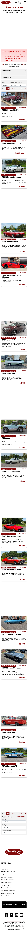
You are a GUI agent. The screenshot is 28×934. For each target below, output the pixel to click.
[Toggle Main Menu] (25, 2)
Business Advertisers (7, 877)
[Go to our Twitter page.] (11, 915)
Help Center (5, 869)
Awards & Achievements (8, 890)
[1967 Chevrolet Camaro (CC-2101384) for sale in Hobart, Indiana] (14, 525)
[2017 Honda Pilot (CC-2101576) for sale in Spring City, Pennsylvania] (14, 328)
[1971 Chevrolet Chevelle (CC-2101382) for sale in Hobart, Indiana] (14, 623)
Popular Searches (6, 77)
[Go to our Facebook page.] (6, 915)
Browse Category (6, 70)
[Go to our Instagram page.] (16, 915)
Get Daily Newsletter (14, 905)
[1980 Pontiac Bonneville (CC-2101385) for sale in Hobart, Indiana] (14, 460)
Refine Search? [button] (21, 817)
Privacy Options (6, 896)
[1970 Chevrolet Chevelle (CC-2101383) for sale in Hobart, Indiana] (14, 558)
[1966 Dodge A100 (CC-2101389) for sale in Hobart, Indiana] (14, 362)
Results (20, 82)
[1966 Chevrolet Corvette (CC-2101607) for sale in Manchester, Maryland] (14, 132)
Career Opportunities (7, 880)
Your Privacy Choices (7, 893)
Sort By (3, 82)
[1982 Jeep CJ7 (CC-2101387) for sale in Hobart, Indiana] (14, 427)
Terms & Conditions (7, 888)
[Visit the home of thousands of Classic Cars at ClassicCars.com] (6, 2)
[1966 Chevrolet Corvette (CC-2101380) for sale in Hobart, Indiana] (14, 656)
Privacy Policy (5, 885)
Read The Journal (6, 882)
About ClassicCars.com (8, 872)
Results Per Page (6, 830)
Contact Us (4, 874)
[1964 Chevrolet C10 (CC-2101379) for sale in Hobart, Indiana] (14, 721)
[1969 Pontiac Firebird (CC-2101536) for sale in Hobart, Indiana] (14, 230)
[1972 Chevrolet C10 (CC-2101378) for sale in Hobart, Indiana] (14, 755)
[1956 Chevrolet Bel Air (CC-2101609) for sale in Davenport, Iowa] (14, 99)
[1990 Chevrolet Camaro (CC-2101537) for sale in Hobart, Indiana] (14, 166)
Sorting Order (13, 82)
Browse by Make (5, 74)
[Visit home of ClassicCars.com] (14, 854)
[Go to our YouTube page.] (21, 915)
